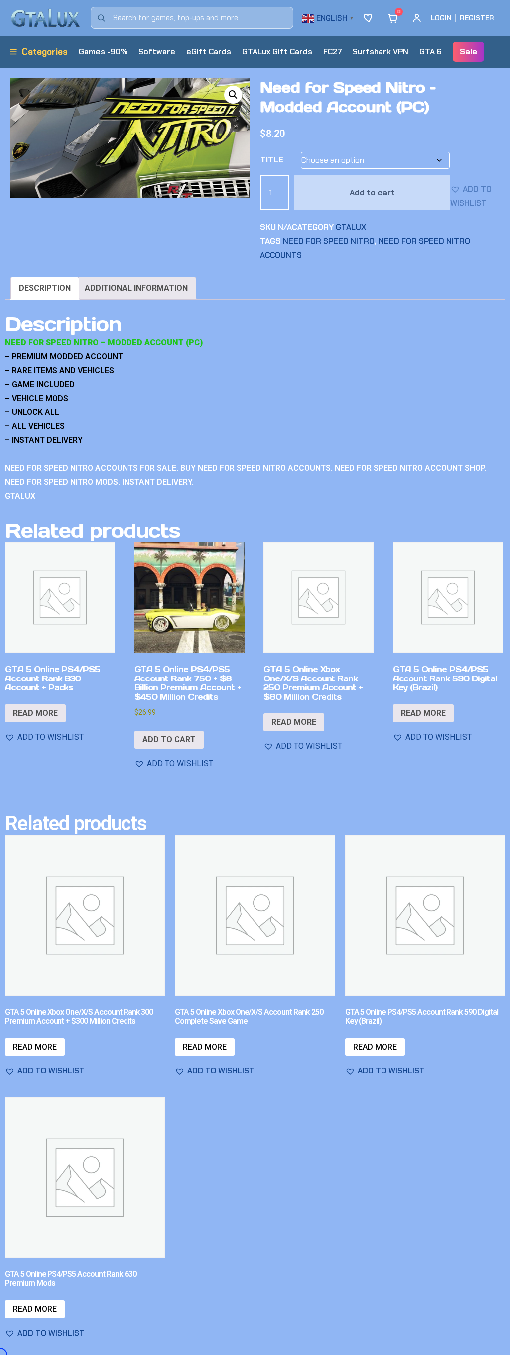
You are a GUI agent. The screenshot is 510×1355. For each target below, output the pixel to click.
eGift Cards (208, 51)
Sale (468, 51)
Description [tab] (45, 288)
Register (477, 17)
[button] (329, 17)
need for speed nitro (329, 241)
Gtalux (351, 227)
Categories (45, 51)
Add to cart (372, 192)
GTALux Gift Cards (277, 51)
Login (441, 17)
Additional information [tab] (136, 288)
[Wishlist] (369, 18)
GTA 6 (430, 51)
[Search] (101, 18)
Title (271, 159)
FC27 (332, 51)
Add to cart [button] (169, 739)
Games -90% (103, 51)
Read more (35, 713)
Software (156, 51)
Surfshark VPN (380, 51)
